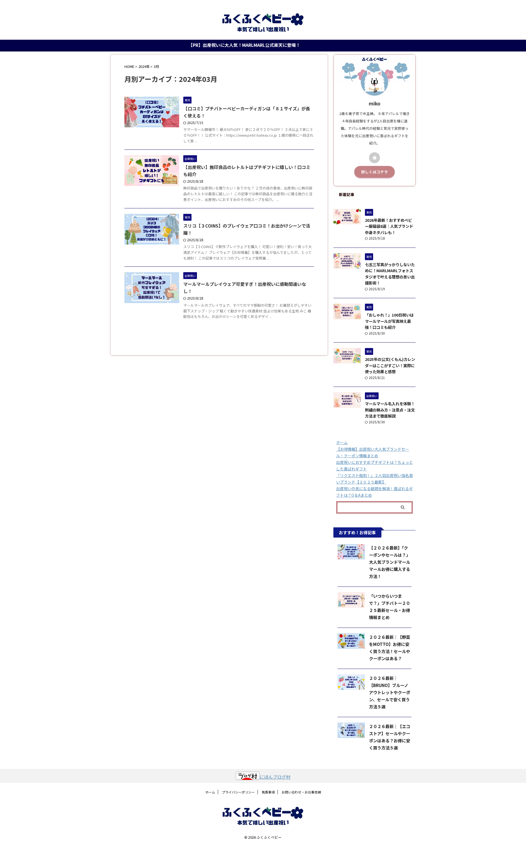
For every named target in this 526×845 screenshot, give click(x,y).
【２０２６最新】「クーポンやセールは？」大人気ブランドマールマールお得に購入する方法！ (389, 562)
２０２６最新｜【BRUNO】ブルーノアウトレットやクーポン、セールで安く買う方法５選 (389, 692)
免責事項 (268, 792)
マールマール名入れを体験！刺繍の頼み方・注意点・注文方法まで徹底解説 (390, 410)
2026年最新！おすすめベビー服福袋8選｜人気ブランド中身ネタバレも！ (389, 226)
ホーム (342, 442)
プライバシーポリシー (238, 792)
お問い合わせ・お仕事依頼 (301, 792)
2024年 (144, 66)
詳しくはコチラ (374, 171)
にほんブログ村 (275, 777)
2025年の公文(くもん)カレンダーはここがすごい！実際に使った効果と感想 (390, 365)
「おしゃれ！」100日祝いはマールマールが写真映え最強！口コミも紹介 (389, 321)
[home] (374, 157)
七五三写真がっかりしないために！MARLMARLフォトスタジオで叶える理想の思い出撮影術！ (390, 273)
